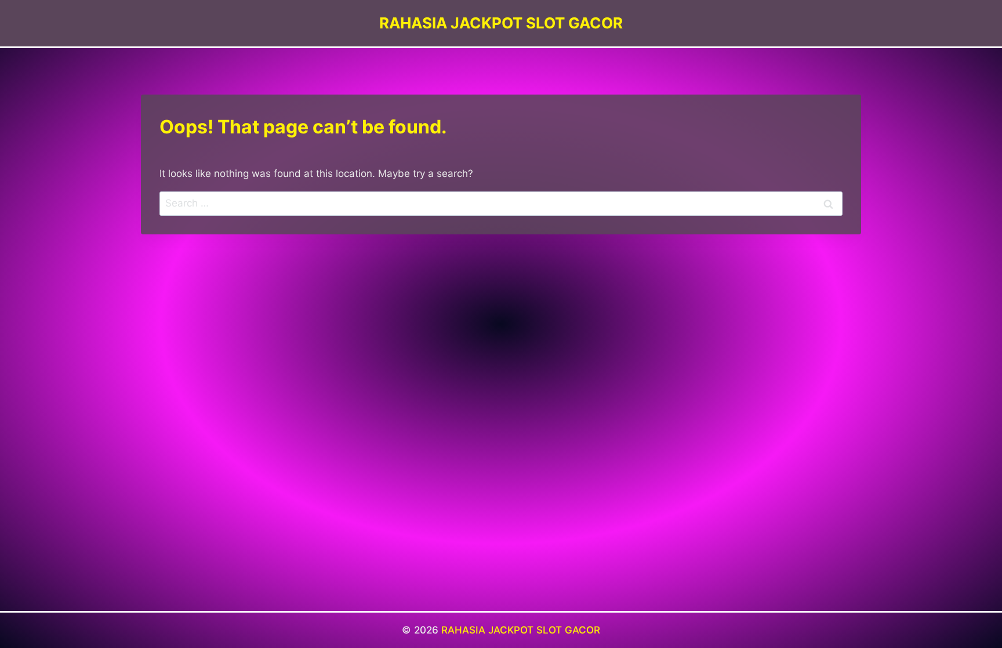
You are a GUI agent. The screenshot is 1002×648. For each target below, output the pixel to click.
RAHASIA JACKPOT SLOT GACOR (520, 630)
